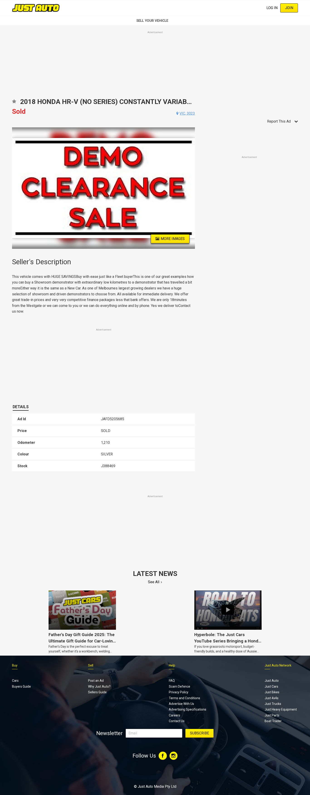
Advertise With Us (181, 704)
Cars (15, 680)
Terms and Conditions (184, 698)
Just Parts (272, 715)
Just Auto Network (278, 665)
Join (289, 8)
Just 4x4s (271, 698)
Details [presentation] (21, 406)
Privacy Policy (178, 692)
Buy (14, 665)
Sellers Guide (97, 692)
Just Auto (272, 680)
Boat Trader (273, 721)
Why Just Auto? (99, 686)
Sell (90, 665)
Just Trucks (273, 704)
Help (172, 665)
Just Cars (271, 686)
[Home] (36, 8)
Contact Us (177, 721)
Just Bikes (272, 692)
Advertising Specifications (187, 709)
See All (153, 582)
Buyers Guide (21, 686)
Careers (174, 715)
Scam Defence (179, 686)
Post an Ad (96, 680)
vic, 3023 (187, 113)
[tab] (21, 407)
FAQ (172, 680)
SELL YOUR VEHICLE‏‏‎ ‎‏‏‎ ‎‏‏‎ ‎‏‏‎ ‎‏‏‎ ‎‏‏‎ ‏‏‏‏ (155, 21)
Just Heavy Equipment (281, 709)
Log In (272, 8)
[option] (103, 188)
